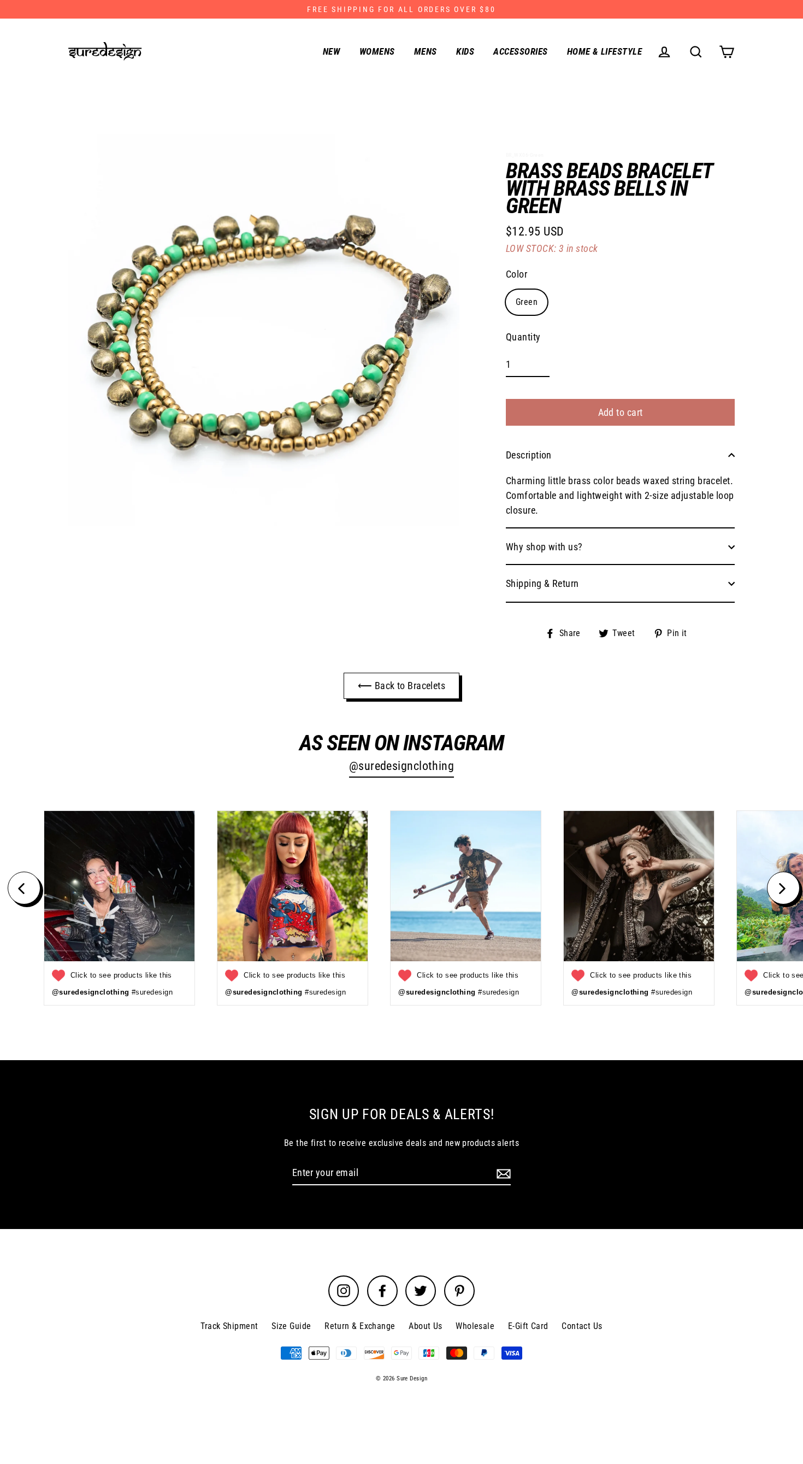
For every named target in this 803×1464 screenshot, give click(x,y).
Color (516, 274)
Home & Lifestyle (604, 51)
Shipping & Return (542, 583)
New (331, 51)
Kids (465, 51)
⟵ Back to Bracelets (402, 685)
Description (529, 455)
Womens (377, 51)
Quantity (523, 337)
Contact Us (582, 1326)
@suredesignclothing (401, 766)
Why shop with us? (544, 546)
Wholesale (475, 1326)
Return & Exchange (359, 1326)
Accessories (520, 51)
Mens (425, 51)
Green (527, 302)
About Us (425, 1326)
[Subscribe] (502, 1173)
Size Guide (291, 1326)
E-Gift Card (528, 1326)
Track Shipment (229, 1326)
